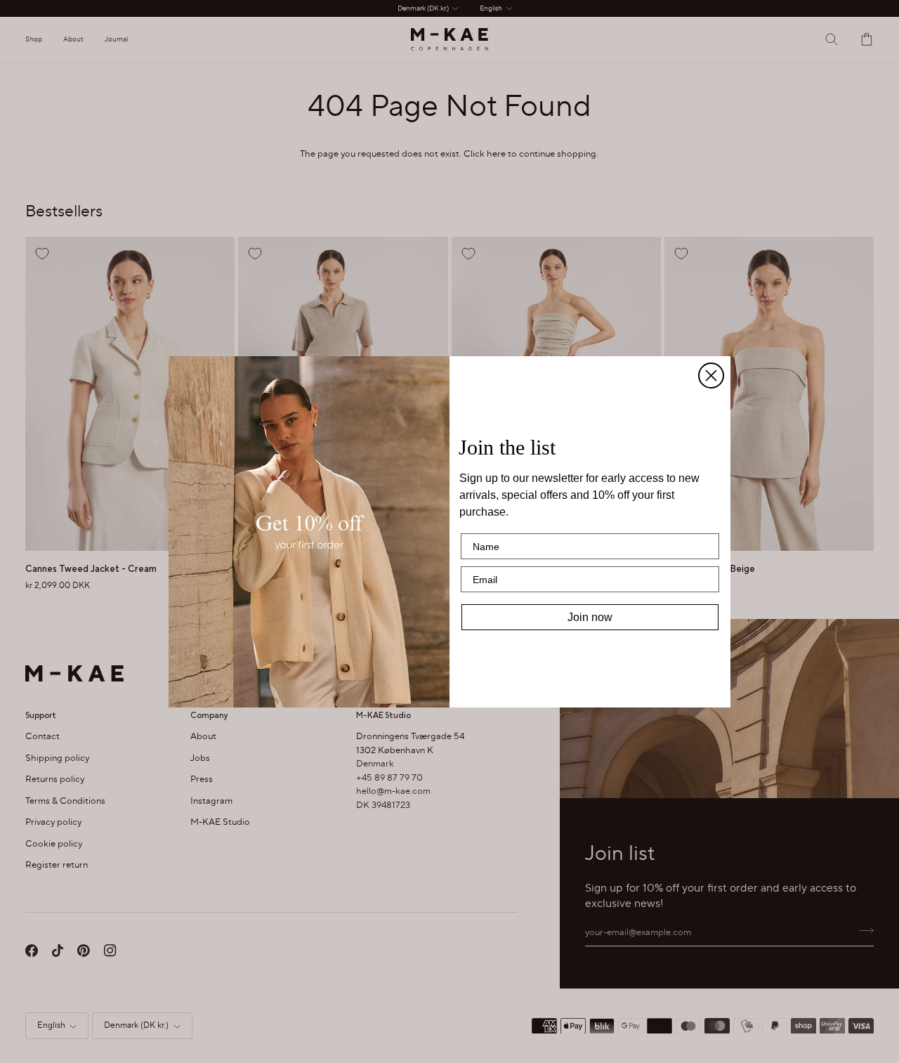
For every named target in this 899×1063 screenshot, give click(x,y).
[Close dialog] (711, 375)
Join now (589, 617)
